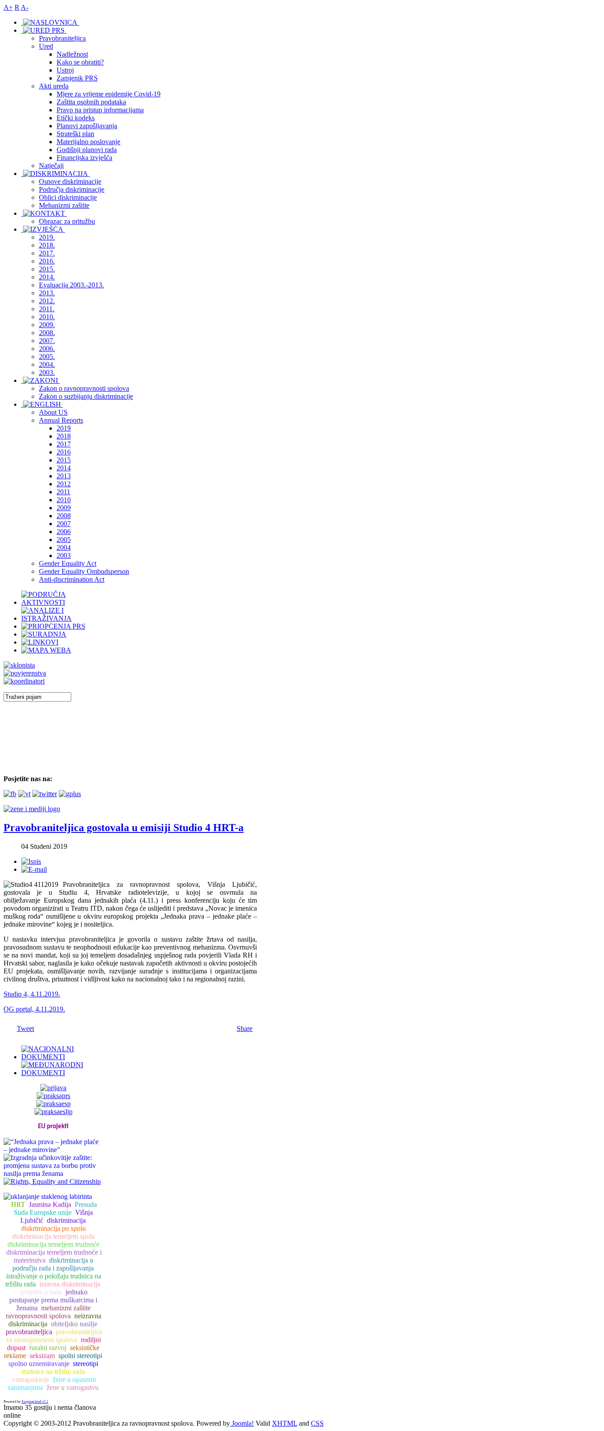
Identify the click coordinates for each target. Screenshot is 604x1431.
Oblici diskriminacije (68, 197)
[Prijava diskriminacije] (19, 665)
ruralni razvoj (47, 1347)
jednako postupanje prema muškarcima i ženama (53, 1300)
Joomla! (242, 1423)
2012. (47, 301)
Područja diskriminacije (71, 189)
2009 (64, 507)
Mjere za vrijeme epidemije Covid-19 (109, 94)
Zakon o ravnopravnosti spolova (84, 388)
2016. (47, 261)
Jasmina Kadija (50, 1204)
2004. (47, 364)
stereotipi (85, 1363)
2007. (47, 340)
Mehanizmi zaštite (64, 205)
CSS (317, 1423)
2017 (64, 444)
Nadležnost (72, 54)
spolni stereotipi (80, 1355)
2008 (64, 515)
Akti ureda (54, 86)
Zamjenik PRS (77, 78)
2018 (64, 436)
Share (244, 1028)
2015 (64, 460)
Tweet (25, 1028)
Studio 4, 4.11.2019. (32, 994)
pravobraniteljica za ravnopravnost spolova (54, 1335)
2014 (64, 468)
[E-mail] (34, 869)
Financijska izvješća (84, 157)
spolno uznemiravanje (38, 1363)
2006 (64, 531)
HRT (18, 1204)
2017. (47, 253)
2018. (47, 245)
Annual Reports (61, 420)
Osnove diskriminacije (70, 181)
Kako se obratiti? (80, 62)
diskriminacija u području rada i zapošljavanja (53, 1264)
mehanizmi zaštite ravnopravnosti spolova (48, 1312)
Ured (46, 46)
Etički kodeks (76, 118)
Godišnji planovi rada (87, 149)
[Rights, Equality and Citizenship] (52, 1180)
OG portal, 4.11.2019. (34, 1009)
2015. (47, 269)
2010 (64, 500)
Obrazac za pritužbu (67, 221)
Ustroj (65, 70)
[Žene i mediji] (32, 809)
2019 (64, 428)
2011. (46, 309)
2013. (47, 293)
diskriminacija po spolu (53, 1228)
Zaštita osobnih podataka (91, 102)
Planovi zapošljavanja (87, 126)
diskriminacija (66, 1220)
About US (53, 412)
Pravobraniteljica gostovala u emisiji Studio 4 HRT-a (124, 827)
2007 (64, 523)
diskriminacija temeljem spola (53, 1236)
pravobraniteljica (29, 1332)
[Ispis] (31, 861)
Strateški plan (75, 133)
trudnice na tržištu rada (53, 1371)
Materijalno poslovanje (88, 141)
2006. (47, 348)
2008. (47, 332)
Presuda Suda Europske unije (55, 1208)
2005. (47, 356)
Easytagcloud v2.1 (35, 1402)
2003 (64, 555)
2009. (47, 324)
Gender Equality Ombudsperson (84, 571)
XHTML (284, 1423)
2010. (47, 317)
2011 (63, 492)
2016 (64, 452)
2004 (64, 547)
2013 (64, 476)
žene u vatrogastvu (72, 1387)
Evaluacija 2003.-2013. (71, 285)
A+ (8, 7)
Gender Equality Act (67, 563)
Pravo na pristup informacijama (100, 110)
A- (24, 7)
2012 (64, 484)
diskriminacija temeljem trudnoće (53, 1244)
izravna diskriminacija (69, 1284)
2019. (47, 237)
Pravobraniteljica (62, 38)
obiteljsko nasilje (74, 1324)
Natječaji (51, 165)
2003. (47, 372)
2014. (47, 277)
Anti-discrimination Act (71, 579)
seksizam (42, 1355)
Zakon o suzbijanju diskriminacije (86, 396)
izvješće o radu (41, 1292)
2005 (64, 539)
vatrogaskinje (30, 1379)
